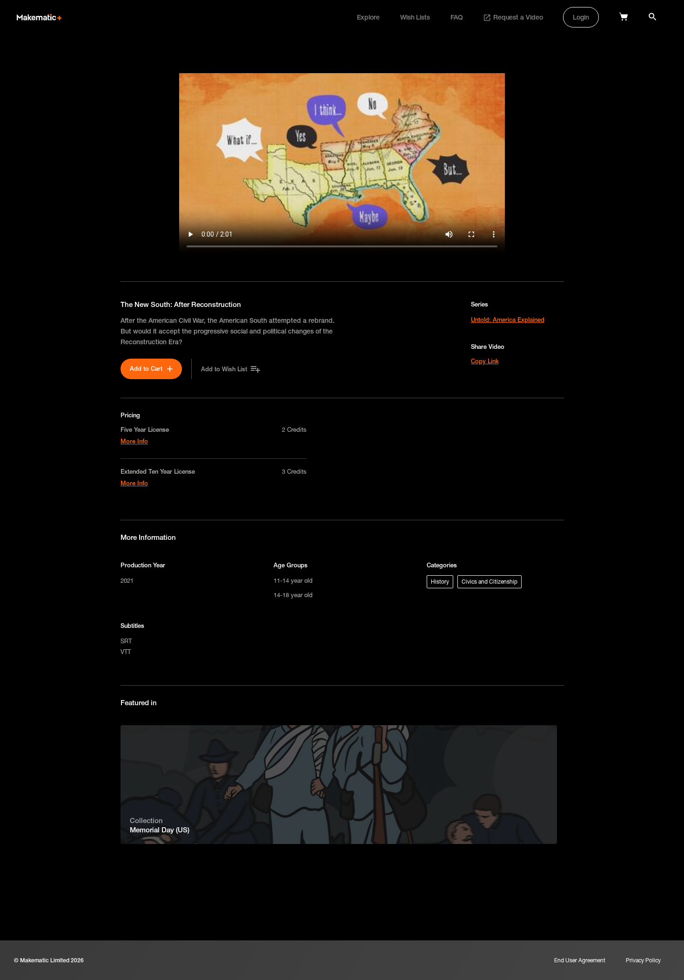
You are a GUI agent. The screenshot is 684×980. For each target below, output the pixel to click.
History (440, 581)
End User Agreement (579, 960)
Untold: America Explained (507, 319)
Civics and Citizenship (489, 581)
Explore (368, 17)
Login (581, 17)
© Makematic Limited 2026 (49, 960)
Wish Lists (415, 17)
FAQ (456, 17)
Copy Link (485, 361)
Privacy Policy (643, 960)
